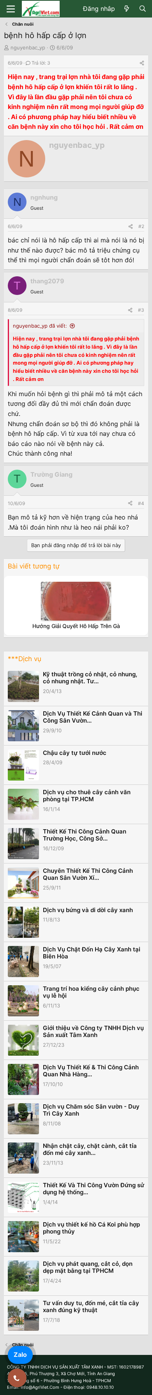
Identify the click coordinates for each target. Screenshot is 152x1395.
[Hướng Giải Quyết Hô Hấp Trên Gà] (76, 601)
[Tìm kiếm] (142, 9)
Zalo (20, 1354)
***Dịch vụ (24, 659)
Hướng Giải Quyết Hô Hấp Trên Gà (76, 626)
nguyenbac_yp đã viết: (40, 326)
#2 (141, 226)
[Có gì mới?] (127, 9)
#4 (141, 503)
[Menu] (11, 9)
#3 (141, 310)
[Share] (142, 63)
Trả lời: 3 (41, 63)
